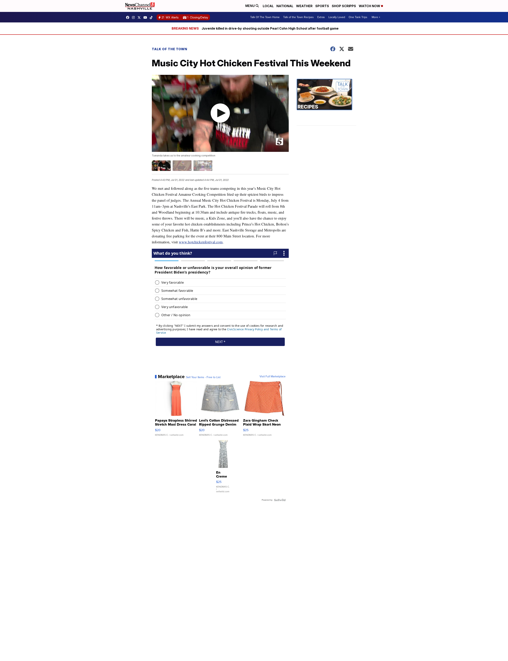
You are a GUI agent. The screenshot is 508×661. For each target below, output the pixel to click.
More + (376, 17)
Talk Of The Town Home (265, 17)
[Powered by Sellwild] (280, 500)
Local (268, 6)
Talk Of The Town (169, 49)
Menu (250, 6)
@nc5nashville (152, 17)
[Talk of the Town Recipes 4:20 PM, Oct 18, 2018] (326, 102)
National (284, 6)
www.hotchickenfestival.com (201, 241)
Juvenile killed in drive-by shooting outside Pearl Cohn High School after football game (270, 28)
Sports (322, 6)
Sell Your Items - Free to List (203, 377)
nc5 (140, 17)
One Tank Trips (358, 17)
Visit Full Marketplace (273, 376)
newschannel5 (128, 17)
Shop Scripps (344, 6)
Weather (304, 6)
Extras (321, 17)
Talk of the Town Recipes (298, 17)
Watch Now (370, 6)
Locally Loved (336, 17)
